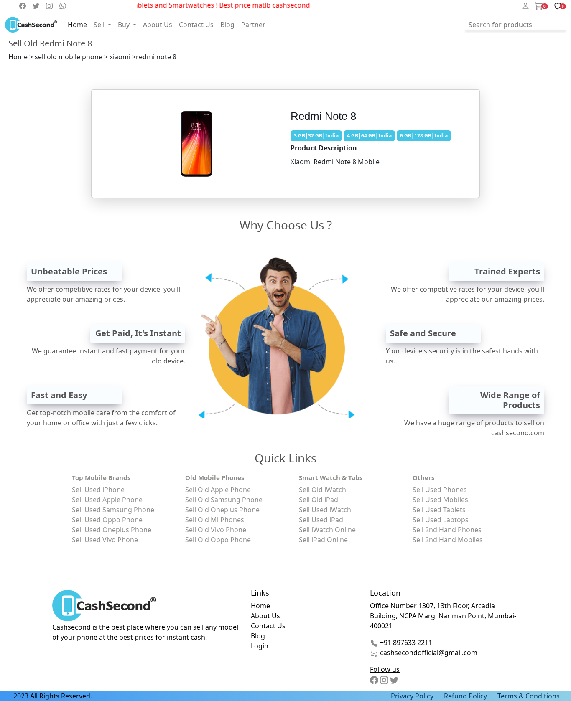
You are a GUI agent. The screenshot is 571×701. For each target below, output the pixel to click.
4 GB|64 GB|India (369, 135)
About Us (157, 24)
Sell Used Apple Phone (107, 499)
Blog (227, 24)
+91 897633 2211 (405, 642)
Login (259, 645)
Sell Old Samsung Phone (224, 499)
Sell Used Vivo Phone (105, 539)
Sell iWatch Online (327, 529)
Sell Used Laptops (441, 519)
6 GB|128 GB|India (424, 135)
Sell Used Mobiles (440, 499)
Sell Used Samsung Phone (113, 509)
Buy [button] (124, 24)
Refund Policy (465, 696)
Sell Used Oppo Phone (107, 519)
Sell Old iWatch (322, 489)
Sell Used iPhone (98, 489)
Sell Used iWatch (325, 509)
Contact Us (196, 24)
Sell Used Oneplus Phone (111, 529)
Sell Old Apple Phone (218, 489)
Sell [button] (100, 24)
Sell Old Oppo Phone (218, 539)
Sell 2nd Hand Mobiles (448, 539)
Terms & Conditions (528, 696)
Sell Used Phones (440, 489)
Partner (253, 24)
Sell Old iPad (318, 499)
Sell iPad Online (323, 539)
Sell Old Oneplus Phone (222, 509)
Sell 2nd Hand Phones (447, 529)
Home (77, 24)
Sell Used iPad (321, 519)
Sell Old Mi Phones (214, 519)
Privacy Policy (412, 696)
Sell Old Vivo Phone (215, 529)
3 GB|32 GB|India (316, 135)
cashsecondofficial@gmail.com (428, 652)
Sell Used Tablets (439, 509)
